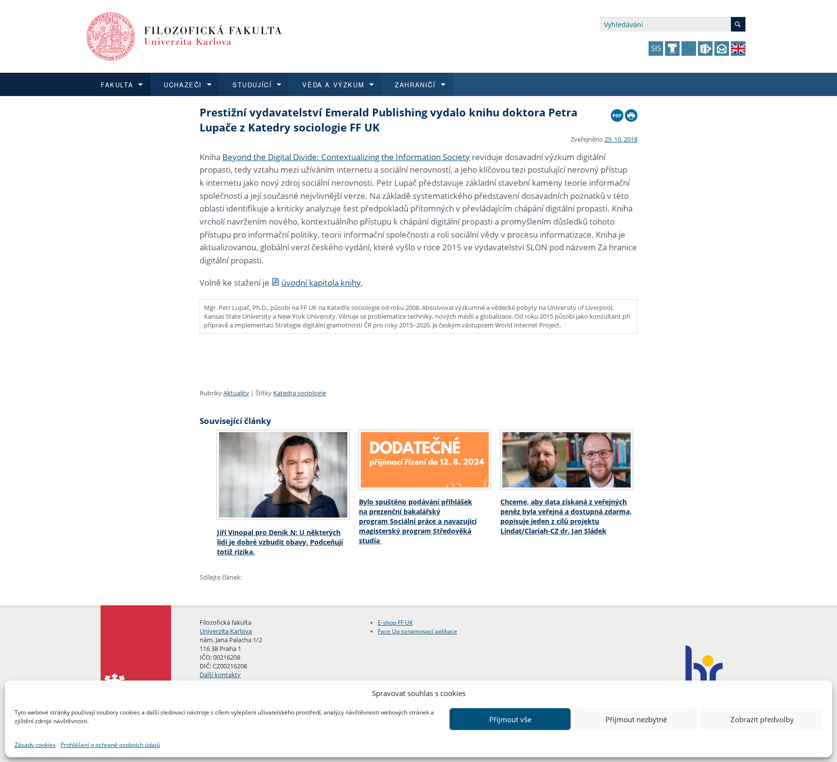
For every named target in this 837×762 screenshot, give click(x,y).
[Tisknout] (631, 113)
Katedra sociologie (299, 393)
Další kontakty (220, 674)
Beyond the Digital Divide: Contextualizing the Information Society (346, 156)
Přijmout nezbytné (636, 719)
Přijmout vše (510, 719)
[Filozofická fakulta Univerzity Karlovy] (184, 35)
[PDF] (617, 113)
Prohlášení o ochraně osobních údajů (110, 745)
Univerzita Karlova (226, 631)
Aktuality (236, 393)
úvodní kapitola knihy (321, 282)
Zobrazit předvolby (762, 719)
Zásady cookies (35, 745)
